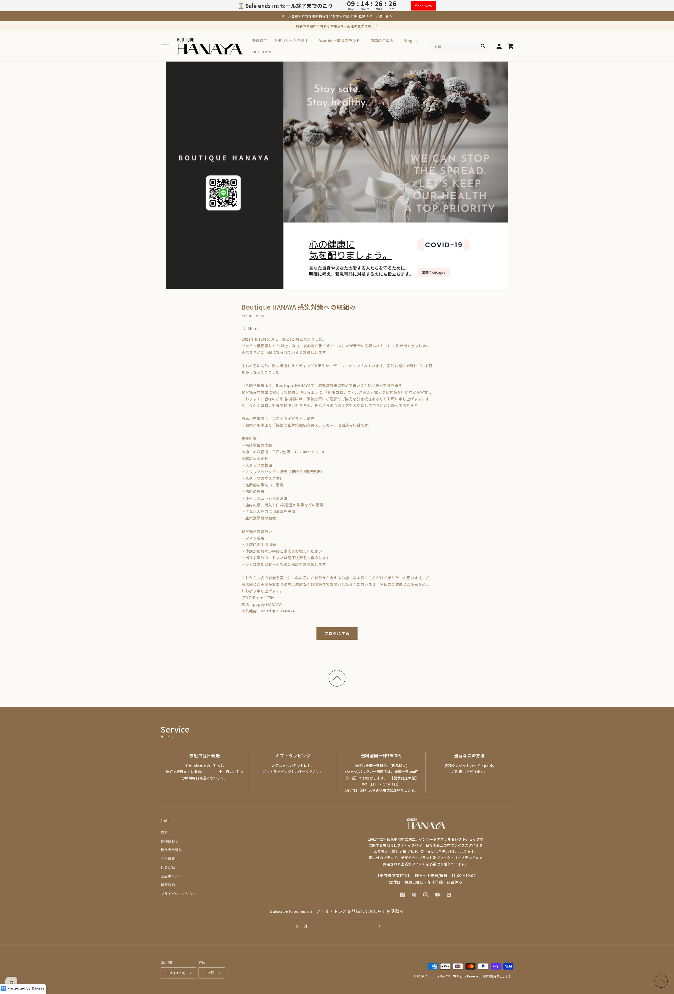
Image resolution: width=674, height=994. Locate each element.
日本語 (209, 972)
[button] (165, 46)
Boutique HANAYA (438, 976)
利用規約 (168, 884)
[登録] (378, 926)
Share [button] (253, 328)
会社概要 (168, 858)
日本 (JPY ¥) (175, 972)
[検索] (483, 46)
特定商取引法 (171, 849)
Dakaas (38, 988)
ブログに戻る (337, 633)
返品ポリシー (171, 876)
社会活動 (168, 867)
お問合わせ (170, 841)
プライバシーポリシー (178, 893)
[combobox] (459, 46)
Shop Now (423, 6)
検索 (164, 832)
